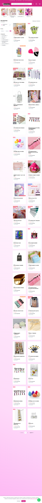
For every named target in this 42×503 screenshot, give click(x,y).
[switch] (10, 24)
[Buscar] (33, 4)
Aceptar (23, 501)
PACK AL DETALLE (5, 43)
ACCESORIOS (5, 35)
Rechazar (18, 501)
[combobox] (38, 21)
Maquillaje (4, 45)
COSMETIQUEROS (5, 39)
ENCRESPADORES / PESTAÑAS (5, 42)
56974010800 (13, 0)
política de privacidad (33, 498)
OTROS (4, 38)
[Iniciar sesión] (36, 4)
